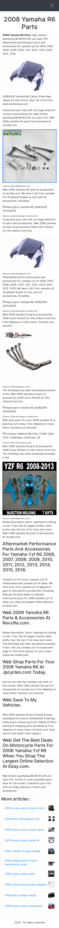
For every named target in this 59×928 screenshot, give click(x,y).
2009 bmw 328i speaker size (22, 818)
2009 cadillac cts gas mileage (22, 851)
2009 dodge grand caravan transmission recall (21, 862)
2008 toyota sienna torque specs (24, 829)
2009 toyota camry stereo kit (22, 840)
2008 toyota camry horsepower (24, 905)
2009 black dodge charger (21, 895)
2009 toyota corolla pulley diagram (26, 884)
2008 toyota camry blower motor (25, 808)
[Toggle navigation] (52, 5)
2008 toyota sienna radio (20, 873)
